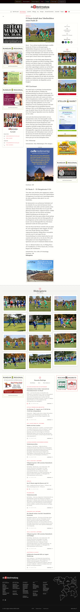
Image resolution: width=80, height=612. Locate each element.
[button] (66, 11)
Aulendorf (57, 11)
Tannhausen (35, 594)
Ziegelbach (4, 594)
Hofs (24, 589)
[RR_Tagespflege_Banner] (13, 99)
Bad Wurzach (16, 11)
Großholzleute (35, 585)
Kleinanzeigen (54, 1)
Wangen (42, 11)
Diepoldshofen (25, 584)
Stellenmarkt (18, 1)
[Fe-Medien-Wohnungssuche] (40, 164)
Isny (38, 11)
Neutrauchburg (36, 587)
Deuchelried (45, 584)
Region (62, 11)
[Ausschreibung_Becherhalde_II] (40, 271)
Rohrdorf (34, 588)
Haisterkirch (15, 584)
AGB (33, 608)
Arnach (3, 584)
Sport (39, 382)
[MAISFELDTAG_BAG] (67, 148)
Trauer (42, 1)
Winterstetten (25, 591)
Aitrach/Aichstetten (49, 11)
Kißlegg (34, 11)
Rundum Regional (35, 1)
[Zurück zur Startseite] (40, 7)
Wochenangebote (26, 1)
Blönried (34, 593)
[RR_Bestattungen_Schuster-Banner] (67, 172)
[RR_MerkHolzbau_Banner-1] (13, 387)
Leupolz (44, 587)
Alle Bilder (68, 94)
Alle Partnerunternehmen (13, 66)
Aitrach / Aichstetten (25, 597)
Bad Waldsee (23, 11)
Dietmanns (4, 585)
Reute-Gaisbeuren (46, 382)
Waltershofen (15, 594)
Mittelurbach (15, 587)
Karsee (44, 585)
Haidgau (4, 589)
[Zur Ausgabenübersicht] (3, 16)
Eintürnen (4, 587)
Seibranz (4, 591)
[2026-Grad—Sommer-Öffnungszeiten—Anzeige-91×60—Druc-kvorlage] (12, 78)
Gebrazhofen (25, 587)
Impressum (45, 608)
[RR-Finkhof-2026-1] (13, 58)
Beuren (34, 584)
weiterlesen (49, 403)
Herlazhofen (25, 588)
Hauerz (3, 590)
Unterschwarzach (5, 593)
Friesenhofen (25, 585)
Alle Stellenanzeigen (67, 135)
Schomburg (45, 590)
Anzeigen (47, 1)
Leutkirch (29, 11)
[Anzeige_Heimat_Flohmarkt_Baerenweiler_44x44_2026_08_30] (12, 33)
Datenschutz (38, 608)
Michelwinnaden (16, 585)
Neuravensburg (46, 588)
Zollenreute (35, 595)
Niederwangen (46, 589)
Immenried (15, 593)
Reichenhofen (25, 590)
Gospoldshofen (5, 588)
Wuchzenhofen (26, 593)
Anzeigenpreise (62, 1)
